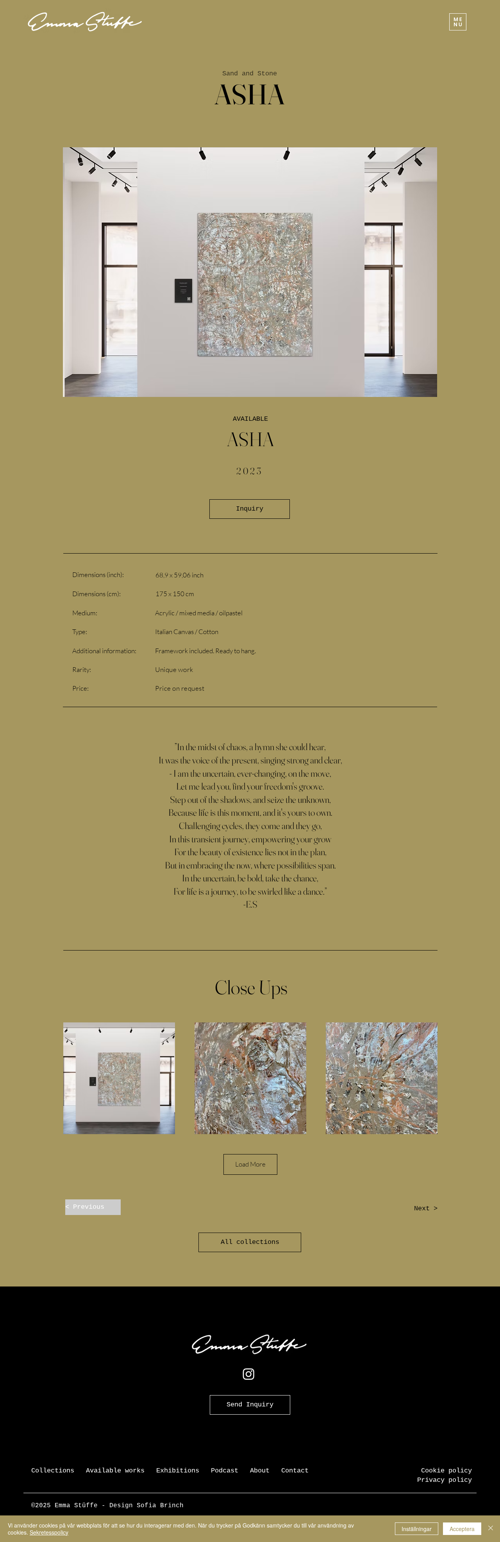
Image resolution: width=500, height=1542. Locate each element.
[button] (457, 21)
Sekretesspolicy (49, 1532)
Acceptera (462, 1529)
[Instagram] (248, 1373)
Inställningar (417, 1529)
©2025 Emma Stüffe (64, 1505)
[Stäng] (490, 1529)
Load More (250, 1164)
